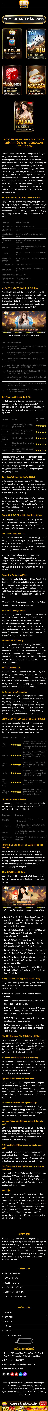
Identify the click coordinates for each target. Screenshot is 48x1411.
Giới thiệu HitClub (9, 292)
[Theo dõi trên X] (4, 1374)
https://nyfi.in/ (18, 1368)
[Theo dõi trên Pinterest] (12, 1374)
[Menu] (3, 4)
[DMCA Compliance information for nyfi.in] (24, 1341)
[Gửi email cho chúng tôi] (8, 1374)
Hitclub (5, 154)
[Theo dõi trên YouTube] (16, 1374)
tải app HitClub (26, 1110)
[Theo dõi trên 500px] (21, 1374)
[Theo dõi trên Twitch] (25, 1374)
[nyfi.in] (24, 4)
